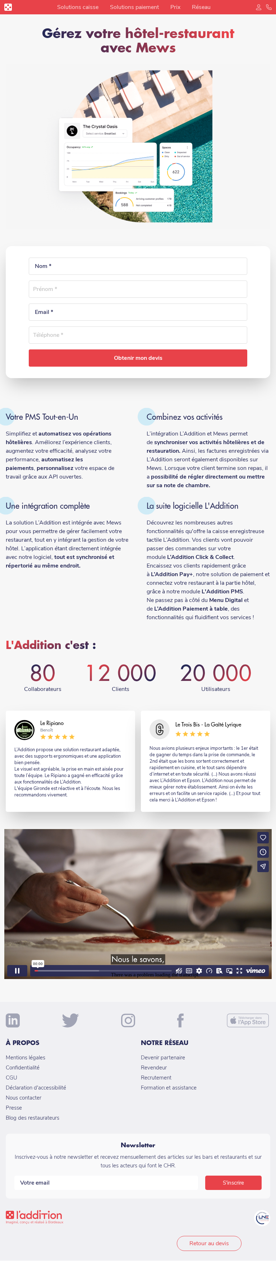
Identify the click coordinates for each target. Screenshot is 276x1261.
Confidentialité (23, 1067)
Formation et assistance (169, 1087)
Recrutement (156, 1077)
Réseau (201, 7)
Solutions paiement (134, 7)
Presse (14, 1107)
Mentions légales (25, 1057)
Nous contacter (23, 1097)
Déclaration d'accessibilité (36, 1087)
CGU (11, 1077)
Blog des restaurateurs (32, 1117)
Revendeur (154, 1067)
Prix (175, 7)
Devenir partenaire (163, 1057)
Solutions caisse (77, 7)
